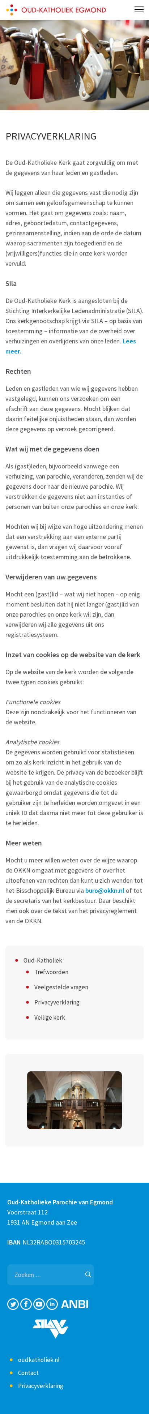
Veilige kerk (49, 1017)
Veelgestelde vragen (61, 987)
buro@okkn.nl (104, 890)
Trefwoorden (51, 972)
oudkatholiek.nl (39, 1360)
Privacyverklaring (57, 1002)
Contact (28, 1373)
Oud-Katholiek (43, 960)
